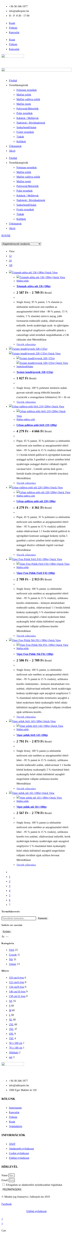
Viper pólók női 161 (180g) (31, 806)
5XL (11, 1038)
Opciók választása (26, 344)
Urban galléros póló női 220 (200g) (36, 501)
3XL (11, 1029)
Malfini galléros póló (25, 419)
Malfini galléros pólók (28, 99)
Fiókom (13, 27)
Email (5, 1180)
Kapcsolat (14, 32)
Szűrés (6, 931)
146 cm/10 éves (17, 991)
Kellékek (21, 141)
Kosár (12, 23)
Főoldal (13, 80)
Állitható (13, 1052)
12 (10, 256)
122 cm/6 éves (16, 982)
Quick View (51, 272)
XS (10, 1001)
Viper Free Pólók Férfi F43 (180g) (35, 573)
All (10, 265)
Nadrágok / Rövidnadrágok (30, 122)
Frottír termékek (25, 132)
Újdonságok (15, 146)
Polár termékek (24, 113)
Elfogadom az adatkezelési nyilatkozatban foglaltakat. (34, 1184)
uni (10, 1057)
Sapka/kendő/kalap (26, 127)
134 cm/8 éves (16, 987)
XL (10, 1019)
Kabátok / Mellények (27, 118)
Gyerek (13, 954)
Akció (12, 150)
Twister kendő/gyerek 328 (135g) (34, 372)
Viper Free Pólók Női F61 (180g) (34, 654)
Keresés (42, 918)
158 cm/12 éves (17, 996)
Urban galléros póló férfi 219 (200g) (36, 425)
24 (10, 260)
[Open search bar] (36, 240)
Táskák (20, 136)
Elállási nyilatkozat (36, 1211)
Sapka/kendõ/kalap (24, 366)
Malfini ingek (23, 104)
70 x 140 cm (15, 1047)
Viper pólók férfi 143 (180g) (32, 735)
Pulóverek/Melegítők (27, 108)
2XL (11, 1024)
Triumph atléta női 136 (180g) (33, 286)
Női (11, 959)
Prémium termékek (26, 90)
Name (4, 1175)
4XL (11, 1033)
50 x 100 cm (15, 1043)
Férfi (11, 950)
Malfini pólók (23, 94)
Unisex (12, 964)
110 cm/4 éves (16, 977)
